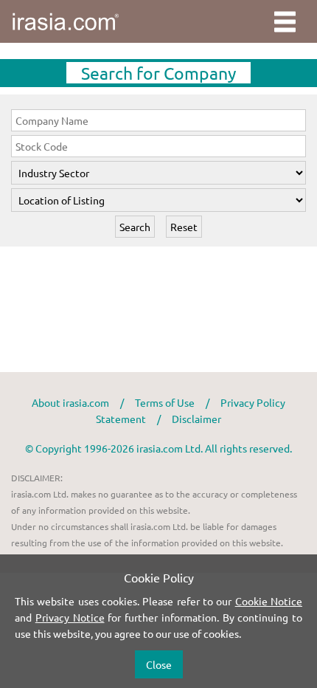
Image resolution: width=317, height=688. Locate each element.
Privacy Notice (70, 617)
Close (159, 664)
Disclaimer (196, 418)
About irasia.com (70, 402)
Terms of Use (165, 402)
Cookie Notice (268, 601)
